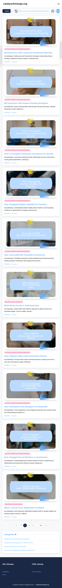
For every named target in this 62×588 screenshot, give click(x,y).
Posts (4, 574)
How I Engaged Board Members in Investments (26, 457)
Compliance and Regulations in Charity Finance (18, 542)
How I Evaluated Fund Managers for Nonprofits (26, 407)
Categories (5, 571)
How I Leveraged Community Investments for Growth (28, 154)
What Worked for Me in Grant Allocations (48, 11)
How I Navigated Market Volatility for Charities (25, 204)
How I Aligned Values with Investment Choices (25, 356)
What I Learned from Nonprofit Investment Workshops (16, 11)
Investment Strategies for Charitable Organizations (17, 49)
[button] (16, 525)
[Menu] (59, 3)
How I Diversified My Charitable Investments (24, 255)
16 (41, 525)
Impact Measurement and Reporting (13, 301)
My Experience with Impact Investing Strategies (26, 103)
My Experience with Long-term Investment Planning (28, 53)
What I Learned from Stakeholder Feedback (24, 508)
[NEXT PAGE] (46, 525)
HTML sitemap (36, 571)
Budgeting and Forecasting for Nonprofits (16, 539)
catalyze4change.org (15, 3)
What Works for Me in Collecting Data (21, 305)
